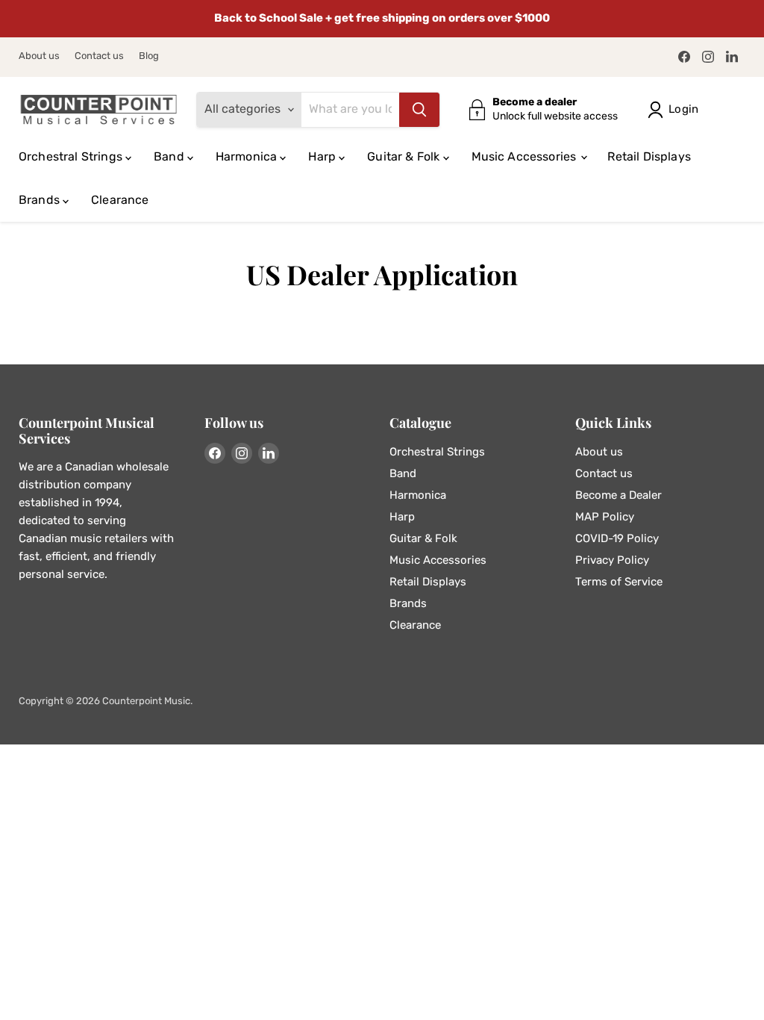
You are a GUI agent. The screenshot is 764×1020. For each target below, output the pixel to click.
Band (170, 156)
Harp (323, 156)
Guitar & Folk (404, 156)
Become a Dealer (618, 495)
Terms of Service (619, 581)
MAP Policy (604, 516)
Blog (149, 56)
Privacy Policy (612, 560)
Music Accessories (526, 156)
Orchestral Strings (72, 156)
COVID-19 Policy (617, 538)
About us (39, 56)
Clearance (119, 200)
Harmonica (248, 156)
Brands (41, 200)
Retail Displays (648, 156)
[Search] (419, 110)
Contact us (99, 56)
